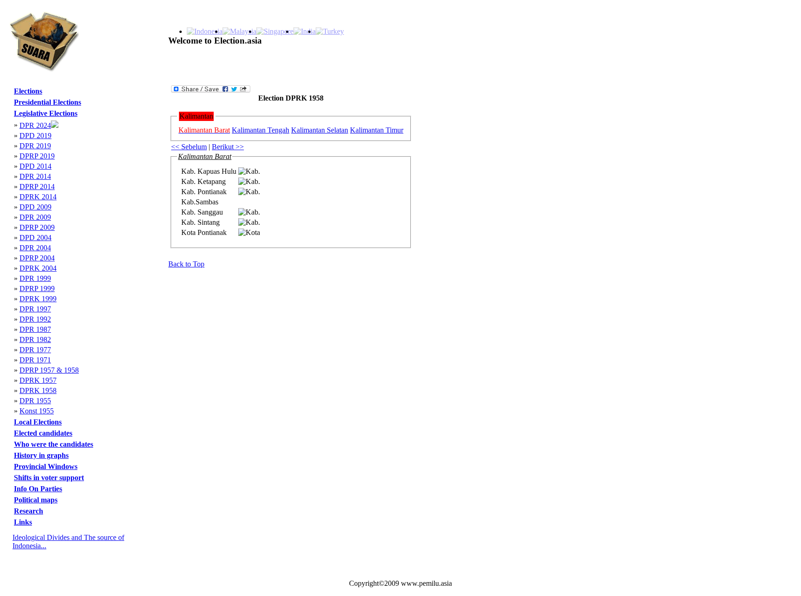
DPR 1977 (35, 350)
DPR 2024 (35, 125)
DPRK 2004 (38, 268)
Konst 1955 (36, 411)
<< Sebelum (189, 147)
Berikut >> (228, 147)
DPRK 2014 (38, 197)
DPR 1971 (35, 360)
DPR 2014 (35, 176)
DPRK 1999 (38, 299)
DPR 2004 (35, 248)
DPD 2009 (35, 207)
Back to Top (186, 264)
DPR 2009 (35, 217)
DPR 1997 (35, 309)
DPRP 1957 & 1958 (49, 370)
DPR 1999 (35, 278)
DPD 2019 (35, 135)
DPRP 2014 (37, 186)
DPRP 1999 (37, 288)
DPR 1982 (35, 339)
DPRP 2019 (37, 156)
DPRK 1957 (38, 380)
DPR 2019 (35, 146)
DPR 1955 (35, 401)
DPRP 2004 (37, 258)
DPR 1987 (35, 329)
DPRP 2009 (37, 227)
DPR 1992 (35, 319)
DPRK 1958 (38, 390)
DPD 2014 (35, 166)
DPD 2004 (35, 237)
